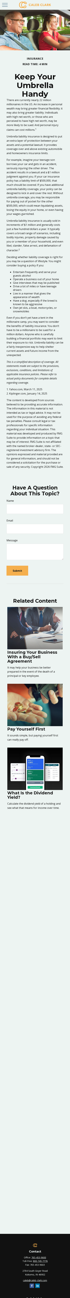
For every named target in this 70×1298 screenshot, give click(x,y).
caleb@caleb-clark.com (35, 1280)
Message (12, 540)
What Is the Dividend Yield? (30, 795)
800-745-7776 (40, 1261)
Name (10, 501)
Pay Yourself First (26, 729)
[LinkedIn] (37, 1286)
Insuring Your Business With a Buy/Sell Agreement (32, 657)
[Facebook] (32, 1286)
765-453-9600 (38, 1257)
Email (10, 520)
